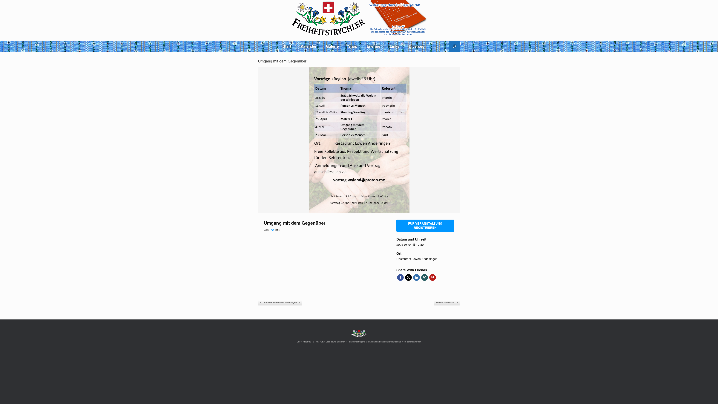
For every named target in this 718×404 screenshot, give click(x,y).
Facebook (400, 277)
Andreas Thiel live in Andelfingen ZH (280, 302)
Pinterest (432, 277)
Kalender (309, 46)
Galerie (332, 46)
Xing (424, 277)
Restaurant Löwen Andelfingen (417, 259)
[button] (454, 46)
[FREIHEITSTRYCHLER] (359, 18)
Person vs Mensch (447, 302)
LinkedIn (416, 277)
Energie (373, 46)
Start (287, 46)
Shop (352, 46)
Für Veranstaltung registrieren (425, 225)
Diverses (416, 46)
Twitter (408, 277)
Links (394, 46)
